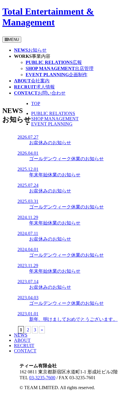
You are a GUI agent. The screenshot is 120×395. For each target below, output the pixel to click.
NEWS (20, 335)
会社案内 (32, 80)
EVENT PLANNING (52, 123)
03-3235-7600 (42, 377)
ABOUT (22, 340)
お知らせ (30, 50)
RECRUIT (24, 345)
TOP (35, 103)
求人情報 (34, 86)
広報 (54, 62)
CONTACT (25, 350)
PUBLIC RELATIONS (53, 113)
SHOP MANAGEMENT (55, 118)
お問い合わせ (40, 93)
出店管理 (59, 68)
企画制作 (56, 74)
